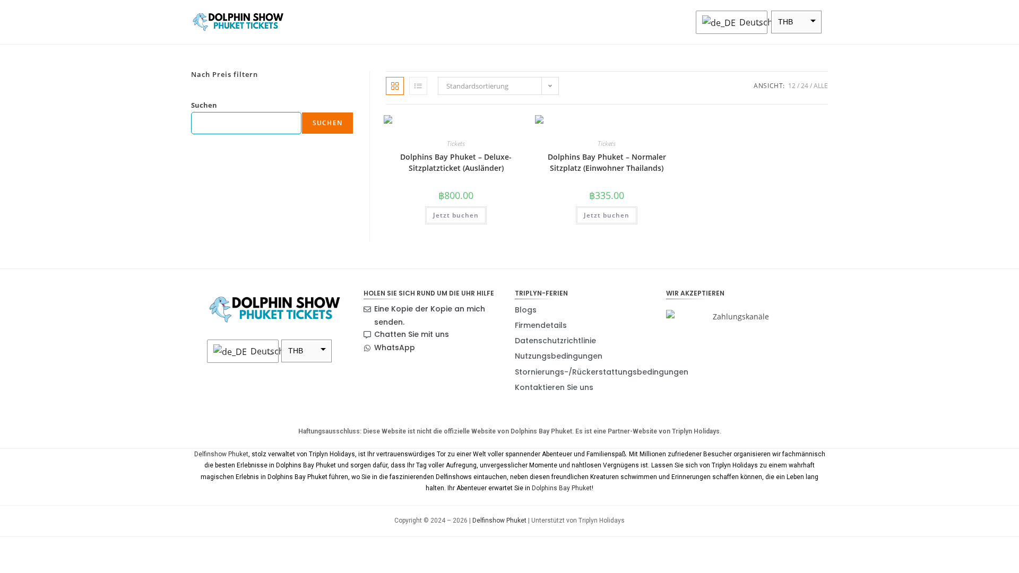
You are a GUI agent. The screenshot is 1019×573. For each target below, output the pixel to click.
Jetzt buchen (456, 215)
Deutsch (750, 22)
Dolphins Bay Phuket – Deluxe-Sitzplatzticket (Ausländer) (456, 162)
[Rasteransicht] (395, 86)
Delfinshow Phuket (221, 454)
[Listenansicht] (418, 86)
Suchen (204, 105)
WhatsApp (394, 347)
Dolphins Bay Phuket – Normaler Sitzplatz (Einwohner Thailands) (607, 162)
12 (792, 85)
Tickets (456, 143)
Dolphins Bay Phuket (562, 488)
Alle (821, 85)
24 (804, 85)
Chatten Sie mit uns (411, 334)
